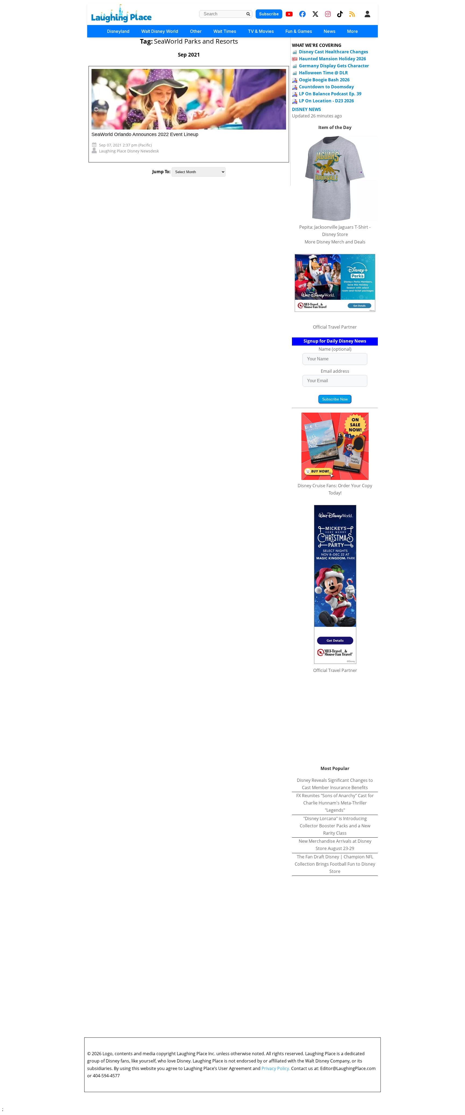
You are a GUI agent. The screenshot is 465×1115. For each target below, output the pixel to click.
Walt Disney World (159, 31)
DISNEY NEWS (306, 109)
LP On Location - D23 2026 (326, 101)
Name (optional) (335, 349)
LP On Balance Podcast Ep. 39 (330, 94)
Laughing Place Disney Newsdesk (129, 151)
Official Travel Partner (335, 327)
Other (196, 31)
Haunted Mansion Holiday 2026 (332, 59)
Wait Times (224, 31)
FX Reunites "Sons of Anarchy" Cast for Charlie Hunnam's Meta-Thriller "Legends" (335, 803)
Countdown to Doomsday (326, 87)
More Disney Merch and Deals (335, 242)
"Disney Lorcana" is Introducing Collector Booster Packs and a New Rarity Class (335, 826)
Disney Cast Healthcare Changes (333, 52)
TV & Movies (261, 31)
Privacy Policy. (276, 1068)
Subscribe (269, 14)
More (352, 31)
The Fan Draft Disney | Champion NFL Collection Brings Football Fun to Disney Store (335, 864)
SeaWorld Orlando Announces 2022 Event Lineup (144, 134)
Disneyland (118, 31)
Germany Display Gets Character (334, 66)
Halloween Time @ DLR (323, 73)
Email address (335, 371)
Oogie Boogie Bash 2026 (324, 80)
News (329, 31)
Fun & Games (299, 31)
